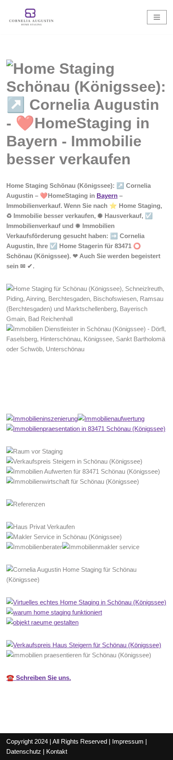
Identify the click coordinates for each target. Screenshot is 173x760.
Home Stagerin (41, 395)
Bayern (107, 195)
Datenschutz (23, 751)
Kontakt (56, 751)
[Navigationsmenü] (157, 17)
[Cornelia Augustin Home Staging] (31, 17)
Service (103, 395)
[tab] (41, 395)
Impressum (128, 741)
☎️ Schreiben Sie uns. (38, 677)
